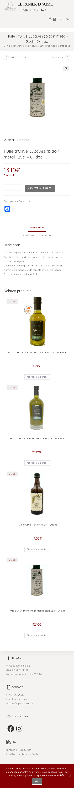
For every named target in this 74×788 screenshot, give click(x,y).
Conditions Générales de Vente (22, 754)
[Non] (69, 776)
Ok (37, 781)
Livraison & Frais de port (18, 749)
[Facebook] (10, 728)
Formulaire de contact (17, 699)
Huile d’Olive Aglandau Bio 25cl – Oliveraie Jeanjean (37, 352)
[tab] (37, 227)
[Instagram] (19, 728)
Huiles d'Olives (22, 139)
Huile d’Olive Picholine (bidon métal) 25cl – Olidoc (37, 610)
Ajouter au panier (40, 188)
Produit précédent (17, 57)
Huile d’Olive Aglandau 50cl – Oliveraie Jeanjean (37, 438)
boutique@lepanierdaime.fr (19, 703)
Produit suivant (58, 57)
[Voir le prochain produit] (68, 57)
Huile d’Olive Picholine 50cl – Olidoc (37, 524)
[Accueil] (5, 45)
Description (37, 227)
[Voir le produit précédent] (6, 57)
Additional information (37, 235)
